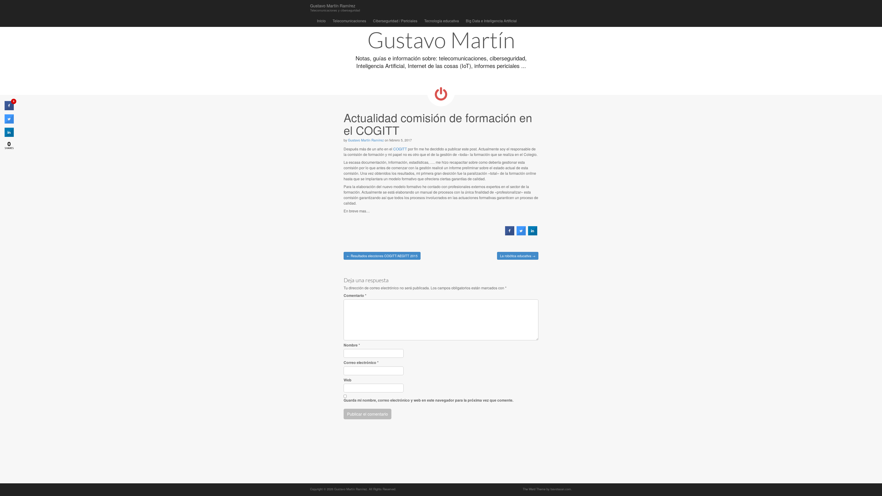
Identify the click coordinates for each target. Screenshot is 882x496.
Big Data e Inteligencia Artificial (491, 20)
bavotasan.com (561, 489)
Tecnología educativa (441, 20)
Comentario (355, 295)
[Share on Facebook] (509, 234)
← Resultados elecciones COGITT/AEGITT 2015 (382, 256)
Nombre (352, 345)
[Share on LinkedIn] (9, 135)
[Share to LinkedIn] (532, 234)
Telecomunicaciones (349, 20)
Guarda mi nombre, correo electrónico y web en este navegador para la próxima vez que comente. (428, 400)
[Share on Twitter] (521, 234)
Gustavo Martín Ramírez (335, 7)
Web (347, 380)
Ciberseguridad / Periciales (395, 20)
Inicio (321, 20)
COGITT (400, 149)
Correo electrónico (361, 362)
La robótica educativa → (517, 256)
